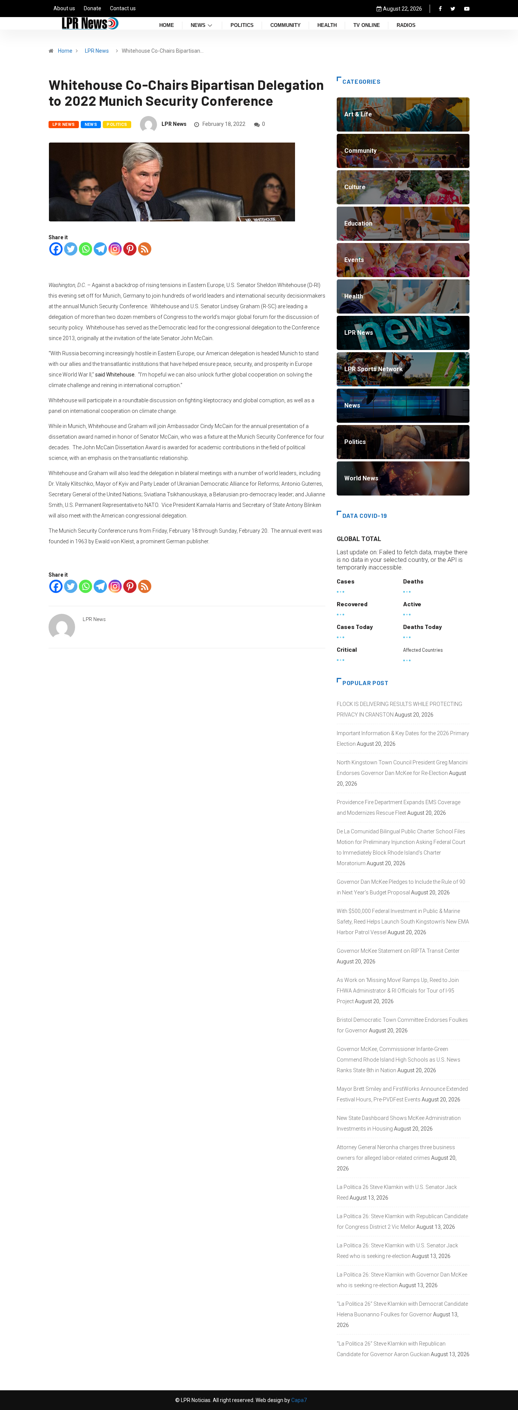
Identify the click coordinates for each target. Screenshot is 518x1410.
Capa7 (298, 1400)
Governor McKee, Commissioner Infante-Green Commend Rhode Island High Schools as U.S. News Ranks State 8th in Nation (398, 1059)
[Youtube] (466, 9)
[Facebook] (440, 9)
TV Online (366, 26)
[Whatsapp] (85, 249)
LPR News (97, 51)
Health (327, 26)
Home (166, 26)
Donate (92, 8)
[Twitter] (453, 9)
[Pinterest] (130, 249)
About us (64, 8)
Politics (242, 26)
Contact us (123, 8)
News (198, 26)
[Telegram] (100, 249)
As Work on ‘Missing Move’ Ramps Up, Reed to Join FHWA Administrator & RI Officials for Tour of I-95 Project (398, 990)
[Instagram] (115, 249)
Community (285, 26)
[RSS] (144, 249)
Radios (406, 26)
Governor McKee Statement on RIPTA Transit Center (398, 951)
